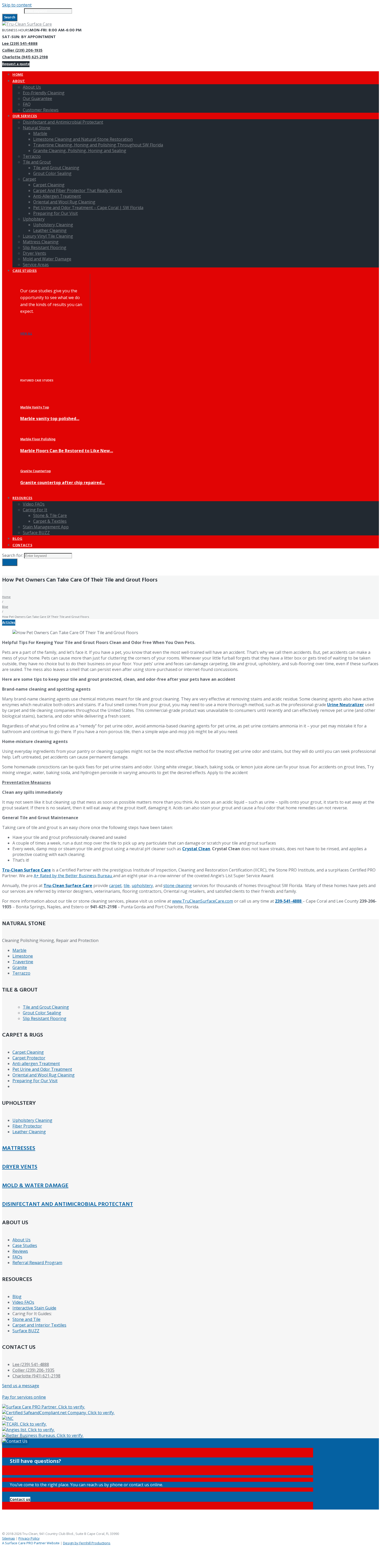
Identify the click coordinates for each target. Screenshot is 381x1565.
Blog (5, 606)
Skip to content (17, 5)
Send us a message (20, 1386)
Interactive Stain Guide (34, 1308)
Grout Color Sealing (42, 1013)
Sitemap (8, 1538)
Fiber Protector (27, 1126)
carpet (115, 885)
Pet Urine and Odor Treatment (42, 1069)
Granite (19, 967)
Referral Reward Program (37, 1262)
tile (127, 885)
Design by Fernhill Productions (86, 1543)
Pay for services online (24, 1397)
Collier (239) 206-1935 (22, 50)
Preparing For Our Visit (35, 1081)
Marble (19, 950)
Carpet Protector (28, 1058)
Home (6, 597)
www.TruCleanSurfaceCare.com (202, 901)
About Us (21, 1240)
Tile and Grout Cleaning (46, 1007)
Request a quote (16, 64)
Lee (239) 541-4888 (20, 43)
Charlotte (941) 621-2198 (25, 57)
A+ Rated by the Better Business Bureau (73, 876)
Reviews (20, 1251)
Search (9, 17)
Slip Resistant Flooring (44, 1018)
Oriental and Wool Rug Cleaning (43, 1075)
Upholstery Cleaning (32, 1120)
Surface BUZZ (25, 1331)
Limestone (22, 956)
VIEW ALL (26, 334)
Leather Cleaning (29, 1132)
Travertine (22, 962)
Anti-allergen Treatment (36, 1063)
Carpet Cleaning (28, 1052)
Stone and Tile (26, 1319)
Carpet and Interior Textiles (39, 1325)
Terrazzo (21, 973)
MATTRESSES (18, 1148)
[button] (20, 1499)
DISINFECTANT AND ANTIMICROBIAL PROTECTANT (67, 1204)
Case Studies (24, 1245)
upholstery (142, 885)
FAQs (17, 1257)
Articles (8, 623)
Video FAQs (23, 1302)
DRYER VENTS (19, 1167)
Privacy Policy (29, 1538)
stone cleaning (177, 885)
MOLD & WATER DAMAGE (35, 1185)
